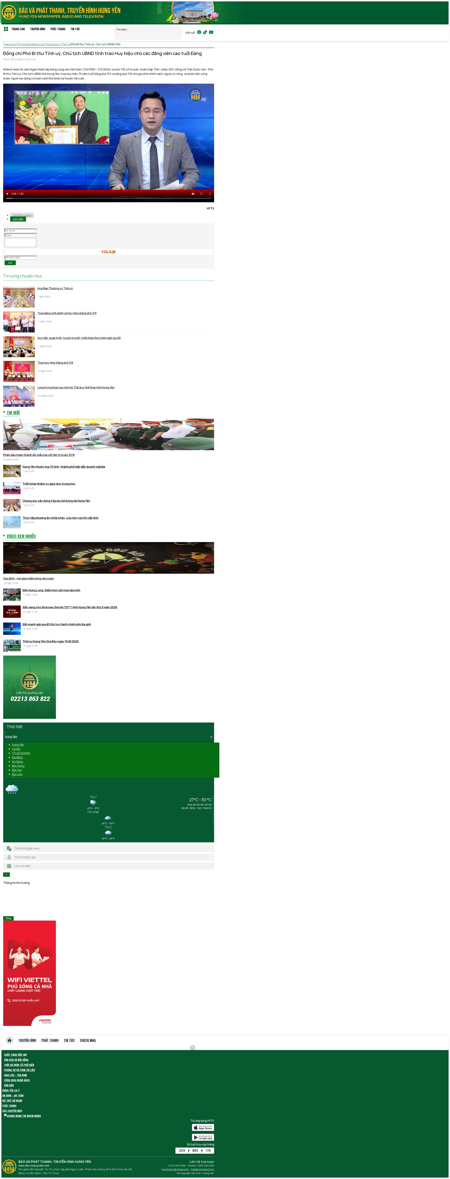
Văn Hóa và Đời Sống (16, 1060)
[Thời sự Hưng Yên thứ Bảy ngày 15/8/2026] (12, 646)
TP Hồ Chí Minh (21, 753)
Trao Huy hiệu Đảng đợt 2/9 (55, 363)
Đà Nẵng (17, 757)
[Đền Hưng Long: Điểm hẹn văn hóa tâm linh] (12, 595)
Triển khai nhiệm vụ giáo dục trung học (48, 483)
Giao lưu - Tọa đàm (15, 1075)
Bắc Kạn (17, 770)
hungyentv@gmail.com (175, 1169)
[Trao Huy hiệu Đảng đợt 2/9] (19, 371)
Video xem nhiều (21, 536)
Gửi (10, 262)
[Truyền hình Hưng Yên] (10, 1172)
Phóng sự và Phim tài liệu (19, 1070)
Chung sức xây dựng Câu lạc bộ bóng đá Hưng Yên (56, 501)
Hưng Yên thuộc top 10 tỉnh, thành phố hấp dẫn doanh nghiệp (63, 466)
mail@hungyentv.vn (202, 1169)
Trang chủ (18, 29)
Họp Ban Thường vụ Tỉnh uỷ (55, 288)
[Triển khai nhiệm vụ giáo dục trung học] (12, 488)
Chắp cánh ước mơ (15, 1055)
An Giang (17, 761)
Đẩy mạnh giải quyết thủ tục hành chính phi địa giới (56, 624)
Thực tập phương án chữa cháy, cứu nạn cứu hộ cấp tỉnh (60, 518)
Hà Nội (16, 749)
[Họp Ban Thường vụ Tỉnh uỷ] (19, 297)
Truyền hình (37, 29)
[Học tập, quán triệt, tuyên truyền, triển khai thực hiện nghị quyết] (19, 346)
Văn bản (9, 1085)
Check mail (88, 1040)
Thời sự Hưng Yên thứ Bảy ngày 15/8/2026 (50, 641)
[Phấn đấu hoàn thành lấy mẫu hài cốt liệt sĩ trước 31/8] (108, 435)
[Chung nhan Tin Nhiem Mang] (22, 1116)
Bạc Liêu (17, 774)
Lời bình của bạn (22, 215)
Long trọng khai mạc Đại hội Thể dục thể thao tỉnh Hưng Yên (75, 387)
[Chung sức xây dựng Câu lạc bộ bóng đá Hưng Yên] (12, 505)
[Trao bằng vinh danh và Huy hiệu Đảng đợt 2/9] (19, 321)
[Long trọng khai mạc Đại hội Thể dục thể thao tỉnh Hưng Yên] (19, 396)
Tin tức (75, 29)
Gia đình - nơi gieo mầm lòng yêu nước (28, 578)
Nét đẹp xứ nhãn (12, 1100)
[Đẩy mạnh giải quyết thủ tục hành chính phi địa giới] (12, 629)
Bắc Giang (18, 766)
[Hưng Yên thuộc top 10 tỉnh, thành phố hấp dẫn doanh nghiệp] (12, 471)
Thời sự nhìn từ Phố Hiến (19, 1065)
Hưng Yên (18, 745)
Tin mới (13, 412)
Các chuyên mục (12, 1111)
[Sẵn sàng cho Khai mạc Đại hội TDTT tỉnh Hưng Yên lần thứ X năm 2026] (12, 612)
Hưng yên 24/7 (11, 1090)
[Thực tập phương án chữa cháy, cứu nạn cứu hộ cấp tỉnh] (12, 522)
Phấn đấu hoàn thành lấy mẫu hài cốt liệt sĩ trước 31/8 (39, 455)
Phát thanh (57, 29)
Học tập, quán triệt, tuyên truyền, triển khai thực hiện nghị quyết (79, 338)
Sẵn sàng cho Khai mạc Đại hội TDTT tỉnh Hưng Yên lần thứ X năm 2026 (69, 607)
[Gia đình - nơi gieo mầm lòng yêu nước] (108, 558)
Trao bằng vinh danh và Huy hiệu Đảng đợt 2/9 (67, 313)
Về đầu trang (205, 1046)
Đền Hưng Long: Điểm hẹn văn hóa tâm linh (51, 590)
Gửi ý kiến (18, 219)
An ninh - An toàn (13, 1095)
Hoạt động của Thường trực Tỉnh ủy (48, 44)
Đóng (8, 918)
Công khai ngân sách (17, 1080)
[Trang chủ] (9, 1040)
